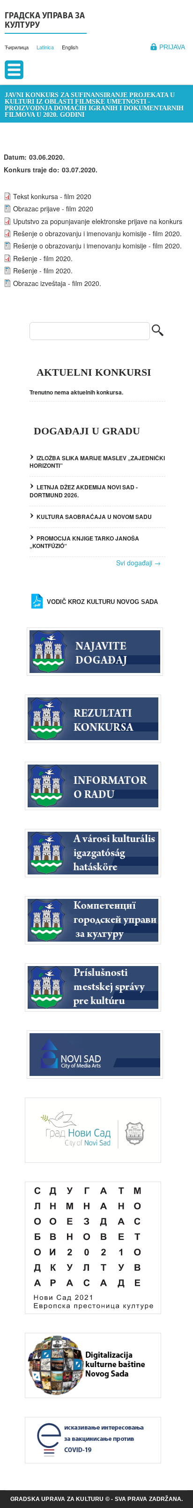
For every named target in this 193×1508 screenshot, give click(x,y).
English (70, 47)
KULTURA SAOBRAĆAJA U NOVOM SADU (94, 516)
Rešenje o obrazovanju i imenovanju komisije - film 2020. (97, 233)
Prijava (172, 47)
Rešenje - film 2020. (43, 258)
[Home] (46, 21)
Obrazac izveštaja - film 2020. (57, 283)
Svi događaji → (138, 562)
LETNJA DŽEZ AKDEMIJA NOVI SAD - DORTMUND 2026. (84, 491)
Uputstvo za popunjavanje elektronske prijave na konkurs (97, 221)
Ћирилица (17, 47)
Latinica (45, 47)
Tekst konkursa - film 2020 (52, 196)
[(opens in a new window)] (97, 1053)
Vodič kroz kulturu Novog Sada (102, 601)
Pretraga (157, 331)
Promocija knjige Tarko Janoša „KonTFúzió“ (84, 542)
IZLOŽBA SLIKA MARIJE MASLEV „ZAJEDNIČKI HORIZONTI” (97, 462)
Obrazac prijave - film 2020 (53, 208)
